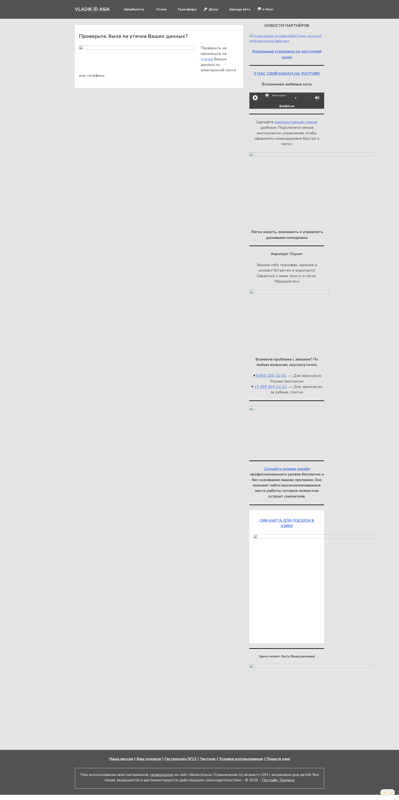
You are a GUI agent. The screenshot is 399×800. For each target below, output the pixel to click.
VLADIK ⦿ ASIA (92, 9)
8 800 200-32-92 (271, 375)
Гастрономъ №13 (180, 758)
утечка (207, 59)
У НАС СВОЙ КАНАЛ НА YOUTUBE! (287, 73)
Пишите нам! (278, 758)
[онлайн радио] (287, 107)
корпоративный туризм (296, 122)
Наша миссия (121, 758)
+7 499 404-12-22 (270, 386)
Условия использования (241, 758)
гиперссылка (161, 774)
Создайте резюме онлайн (287, 468)
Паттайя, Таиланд (278, 780)
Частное (208, 758)
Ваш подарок (149, 758)
